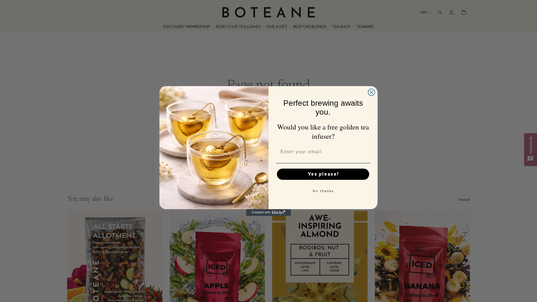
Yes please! (323, 174)
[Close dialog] (371, 92)
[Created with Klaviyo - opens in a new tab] (268, 212)
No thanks (323, 191)
